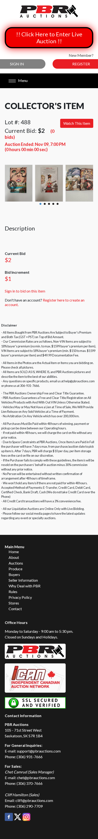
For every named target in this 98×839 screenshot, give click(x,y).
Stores (14, 603)
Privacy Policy (20, 597)
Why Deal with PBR (24, 586)
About (14, 557)
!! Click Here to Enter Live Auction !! (49, 37)
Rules (13, 591)
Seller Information (23, 580)
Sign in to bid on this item (25, 291)
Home (14, 551)
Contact (15, 608)
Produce (15, 568)
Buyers (14, 574)
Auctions (16, 563)
